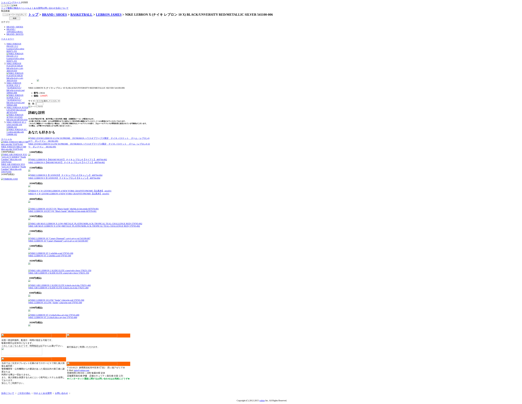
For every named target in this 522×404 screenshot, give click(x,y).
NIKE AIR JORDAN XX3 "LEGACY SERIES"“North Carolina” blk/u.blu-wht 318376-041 (13, 168)
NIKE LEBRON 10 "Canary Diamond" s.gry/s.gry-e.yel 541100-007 (58, 241)
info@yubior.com (81, 370)
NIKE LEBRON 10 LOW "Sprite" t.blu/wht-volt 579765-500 (55, 302)
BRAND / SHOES (15, 27)
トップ (4, 8)
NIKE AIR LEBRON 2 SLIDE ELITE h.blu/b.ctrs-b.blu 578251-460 (58, 288)
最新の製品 (13, 8)
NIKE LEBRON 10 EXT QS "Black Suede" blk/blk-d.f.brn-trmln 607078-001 (62, 211)
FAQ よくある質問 (43, 393)
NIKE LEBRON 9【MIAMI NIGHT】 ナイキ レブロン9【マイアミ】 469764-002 (66, 162)
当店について (62, 8)
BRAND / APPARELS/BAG (15, 30)
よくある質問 (35, 8)
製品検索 (5, 11)
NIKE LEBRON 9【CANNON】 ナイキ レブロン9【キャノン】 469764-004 (64, 178)
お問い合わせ (48, 8)
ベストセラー (7, 39)
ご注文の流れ (23, 393)
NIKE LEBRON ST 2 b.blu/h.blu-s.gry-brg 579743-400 (52, 317)
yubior (262, 400)
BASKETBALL (81, 14)
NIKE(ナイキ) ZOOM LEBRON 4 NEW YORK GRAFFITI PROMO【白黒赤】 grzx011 (68, 194)
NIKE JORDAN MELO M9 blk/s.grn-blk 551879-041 (13, 148)
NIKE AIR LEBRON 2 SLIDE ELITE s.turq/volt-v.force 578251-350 (58, 273)
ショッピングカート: (11, 2)
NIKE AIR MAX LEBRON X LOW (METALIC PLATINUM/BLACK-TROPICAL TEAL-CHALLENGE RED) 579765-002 (84, 226)
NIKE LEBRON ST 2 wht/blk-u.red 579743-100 (49, 256)
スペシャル (23, 8)
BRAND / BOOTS (15, 34)
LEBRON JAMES (109, 14)
